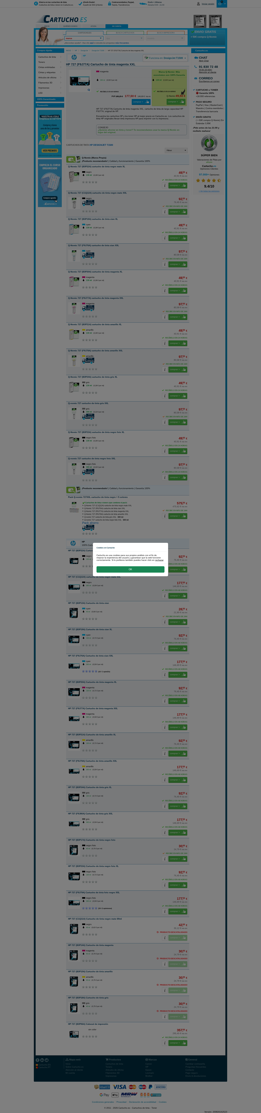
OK (130, 569)
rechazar (159, 560)
